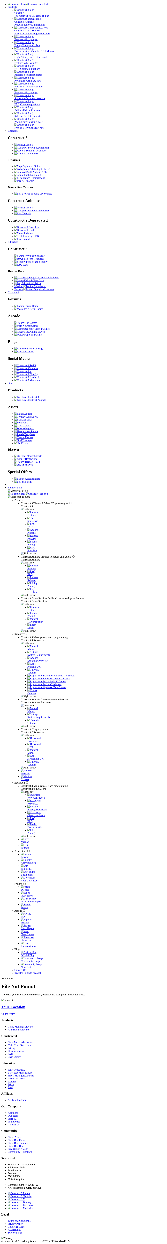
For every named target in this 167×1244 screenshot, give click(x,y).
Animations (32, 416)
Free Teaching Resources (21, 1075)
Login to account (32, 973)
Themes (28, 437)
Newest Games (30, 325)
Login (20, 487)
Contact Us (20, 970)
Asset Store (20, 851)
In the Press (14, 1121)
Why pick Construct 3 (35, 255)
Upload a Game (33, 334)
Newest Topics (35, 309)
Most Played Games (39, 328)
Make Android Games (54, 681)
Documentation (16, 1051)
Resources (13, 130)
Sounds (34, 431)
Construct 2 (35, 729)
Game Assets (14, 1137)
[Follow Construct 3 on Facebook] (27, 377)
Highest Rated (32, 461)
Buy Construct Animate (33, 400)
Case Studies (14, 1057)
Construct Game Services (52, 598)
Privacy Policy (15, 1223)
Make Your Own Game (20, 1045)
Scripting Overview (35, 150)
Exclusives (27, 464)
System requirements (38, 147)
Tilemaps (27, 440)
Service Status (15, 1232)
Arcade (18, 910)
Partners (12, 1081)
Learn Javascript (16, 1078)
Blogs (17, 949)
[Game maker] (28, 493)
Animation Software (18, 1029)
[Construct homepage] (28, 4)
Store (10, 383)
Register (12, 487)
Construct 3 (45, 503)
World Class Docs (34, 280)
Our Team (13, 1115)
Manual (29, 144)
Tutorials (26, 213)
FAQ (25, 264)
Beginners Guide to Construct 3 (59, 675)
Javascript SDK (30, 236)
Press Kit (12, 1118)
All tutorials (27, 180)
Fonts (25, 422)
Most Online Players (34, 331)
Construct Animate (46, 556)
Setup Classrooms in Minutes (43, 277)
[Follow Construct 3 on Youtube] (26, 368)
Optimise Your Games (54, 687)
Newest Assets (34, 456)
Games (27, 425)
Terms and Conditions (19, 1220)
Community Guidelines (20, 1151)
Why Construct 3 (16, 1069)
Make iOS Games (51, 684)
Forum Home (31, 306)
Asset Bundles (32, 478)
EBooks (27, 419)
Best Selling (31, 459)
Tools (25, 443)
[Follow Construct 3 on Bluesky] (26, 374)
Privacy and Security (36, 261)
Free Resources (36, 258)
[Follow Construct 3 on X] (22, 371)
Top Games (30, 322)
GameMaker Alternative (20, 1042)
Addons (28, 413)
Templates (29, 434)
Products (12, 7)
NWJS (31, 230)
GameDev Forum (17, 1140)
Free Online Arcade (18, 1149)
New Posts (28, 351)
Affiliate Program (17, 1100)
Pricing (11, 1048)
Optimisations (37, 178)
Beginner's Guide (31, 166)
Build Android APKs (37, 172)
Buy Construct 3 (30, 397)
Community (14, 292)
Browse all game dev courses (36, 193)
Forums (18, 883)
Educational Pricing (31, 283)
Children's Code (16, 1226)
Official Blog (35, 348)
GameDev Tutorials (18, 1143)
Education (13, 242)
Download (33, 227)
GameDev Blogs (16, 1146)
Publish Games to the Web (56, 678)
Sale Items (26, 481)
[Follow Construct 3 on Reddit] (25, 365)
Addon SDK (32, 153)
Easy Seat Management (20, 1072)
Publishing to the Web (40, 169)
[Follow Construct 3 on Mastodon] (27, 380)
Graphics (29, 428)
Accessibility (14, 1229)
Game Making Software (20, 1026)
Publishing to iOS (32, 175)
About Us (13, 1112)
